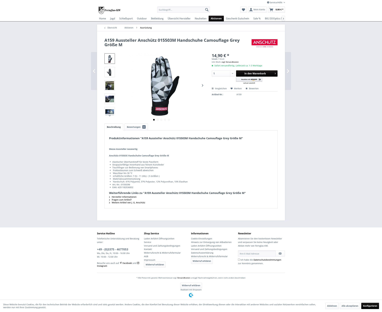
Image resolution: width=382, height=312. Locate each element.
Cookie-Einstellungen (201, 238)
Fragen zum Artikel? (121, 199)
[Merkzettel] (243, 10)
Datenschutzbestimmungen (267, 259)
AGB (146, 256)
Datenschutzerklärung (202, 252)
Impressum (149, 259)
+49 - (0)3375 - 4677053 (112, 249)
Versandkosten (183, 278)
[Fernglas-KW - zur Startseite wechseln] (109, 10)
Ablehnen (332, 305)
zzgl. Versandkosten (230, 62)
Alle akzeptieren (350, 305)
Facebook (127, 263)
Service (147, 242)
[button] (249, 80)
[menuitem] (183, 10)
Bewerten (253, 88)
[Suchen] (207, 10)
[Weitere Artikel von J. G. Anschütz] (265, 43)
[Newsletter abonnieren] (280, 254)
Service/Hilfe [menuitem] (276, 2)
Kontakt (148, 249)
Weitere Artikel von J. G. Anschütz (128, 202)
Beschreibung (114, 127)
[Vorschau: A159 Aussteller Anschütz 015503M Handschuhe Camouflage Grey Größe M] (109, 58)
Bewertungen (136, 127)
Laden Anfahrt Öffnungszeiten (159, 238)
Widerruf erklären (155, 264)
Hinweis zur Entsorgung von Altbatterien (211, 242)
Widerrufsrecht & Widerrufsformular (162, 252)
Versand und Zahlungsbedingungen (162, 245)
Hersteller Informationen (124, 196)
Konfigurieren (370, 305)
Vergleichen (220, 88)
